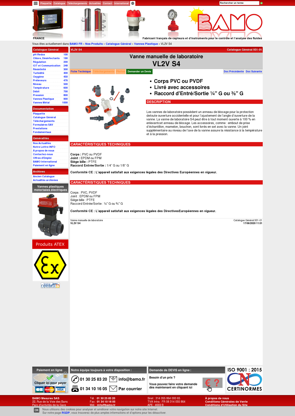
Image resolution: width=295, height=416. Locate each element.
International (121, 3)
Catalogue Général (118, 43)
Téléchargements (77, 3)
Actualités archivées (45, 180)
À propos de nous (217, 398)
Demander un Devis (139, 71)
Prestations (40, 128)
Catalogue (59, 3)
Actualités (95, 3)
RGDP (66, 412)
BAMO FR (76, 43)
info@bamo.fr (106, 405)
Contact (107, 3)
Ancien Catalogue (44, 176)
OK (37, 410)
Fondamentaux (42, 132)
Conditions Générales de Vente (226, 401)
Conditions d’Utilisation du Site (226, 405)
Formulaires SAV (43, 124)
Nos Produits (94, 43)
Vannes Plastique (146, 43)
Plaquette (45, 3)
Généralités (41, 138)
